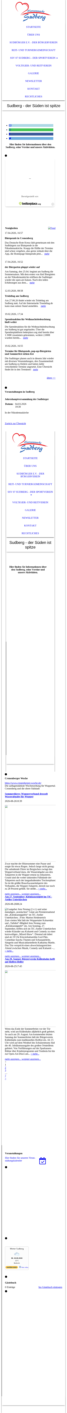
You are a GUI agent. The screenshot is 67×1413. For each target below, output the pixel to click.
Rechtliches (33, 96)
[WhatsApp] (10, 129)
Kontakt (33, 88)
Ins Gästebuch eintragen (50, 1287)
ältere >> (51, 378)
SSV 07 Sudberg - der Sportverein (32, 58)
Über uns (33, 34)
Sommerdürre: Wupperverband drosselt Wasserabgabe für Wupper (26, 795)
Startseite (33, 27)
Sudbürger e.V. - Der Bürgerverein (33, 42)
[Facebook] (9, 134)
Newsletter (33, 81)
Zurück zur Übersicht (15, 423)
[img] (33, 11)
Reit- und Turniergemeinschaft (33, 50)
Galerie (33, 73)
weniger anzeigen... (31, 894)
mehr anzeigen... (13, 894)
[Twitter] (10, 138)
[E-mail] (10, 125)
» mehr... (42, 888)
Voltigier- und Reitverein (34, 65)
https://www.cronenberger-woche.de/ (23, 783)
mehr (46, 253)
